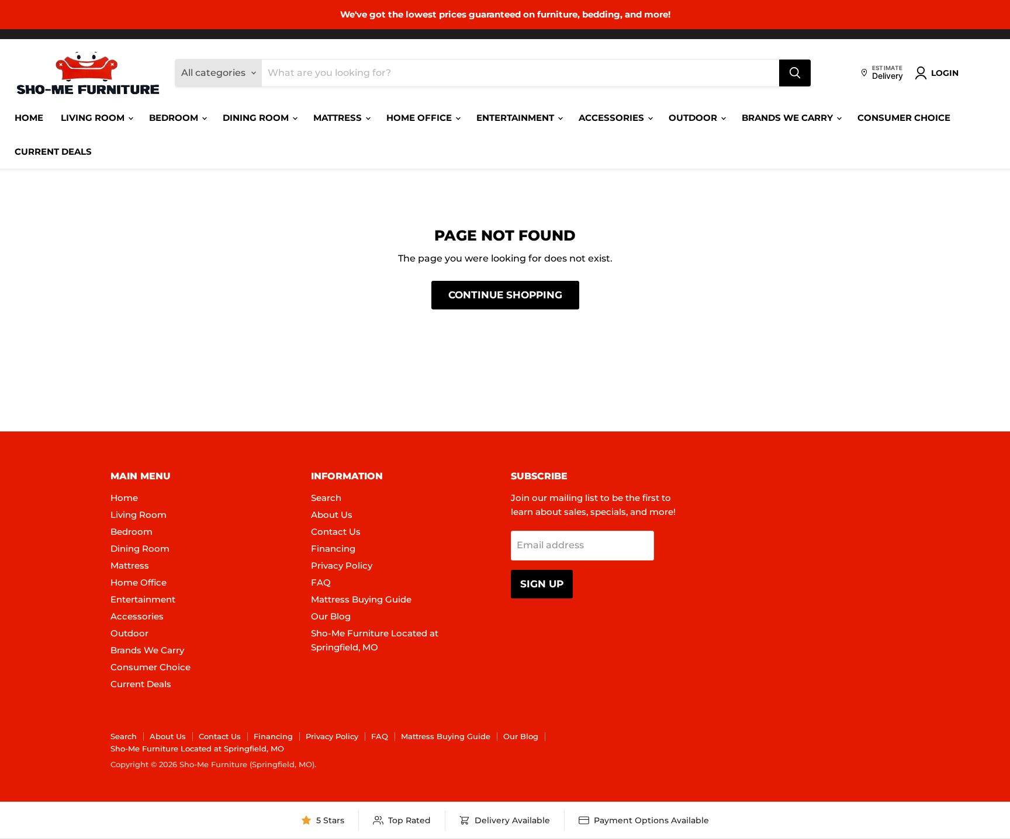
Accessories (612, 117)
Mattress (338, 117)
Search (326, 497)
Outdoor (694, 117)
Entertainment (516, 117)
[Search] (795, 73)
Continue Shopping (505, 295)
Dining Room (257, 117)
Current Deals (53, 151)
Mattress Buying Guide (361, 599)
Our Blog (331, 616)
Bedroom (174, 117)
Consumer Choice (903, 117)
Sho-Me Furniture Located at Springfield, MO (197, 748)
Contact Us (336, 531)
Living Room (94, 117)
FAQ (321, 582)
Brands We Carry (788, 117)
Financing (333, 548)
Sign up (541, 584)
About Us (331, 514)
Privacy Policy (341, 565)
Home (29, 117)
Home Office (420, 117)
